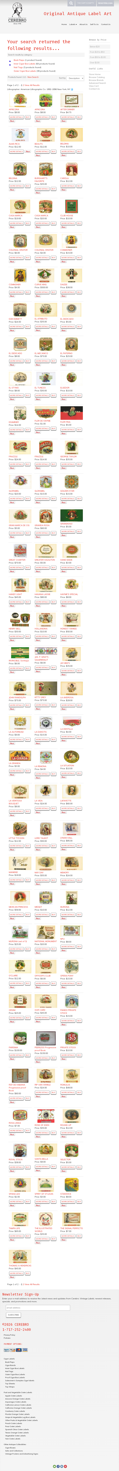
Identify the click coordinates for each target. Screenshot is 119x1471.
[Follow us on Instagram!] (61, 1466)
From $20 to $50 (97, 52)
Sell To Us (94, 24)
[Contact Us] (54, 1466)
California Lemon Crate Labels (18, 1405)
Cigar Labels (9, 1359)
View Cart (94, 86)
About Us (84, 24)
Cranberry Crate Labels (15, 1411)
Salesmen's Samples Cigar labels (19, 1380)
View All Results (32, 85)
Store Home (95, 74)
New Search (33, 77)
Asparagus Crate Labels (15, 1402)
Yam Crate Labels (12, 1439)
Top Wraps (10, 1387)
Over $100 (94, 62)
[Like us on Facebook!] (58, 1466)
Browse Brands (96, 80)
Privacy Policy (9, 1335)
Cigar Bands (10, 1365)
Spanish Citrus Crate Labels (17, 1429)
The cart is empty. (85, 3)
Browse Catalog (97, 77)
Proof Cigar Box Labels (15, 1377)
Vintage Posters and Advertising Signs (21, 1454)
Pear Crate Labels (13, 1426)
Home (64, 24)
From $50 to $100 (98, 57)
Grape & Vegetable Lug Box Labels (20, 1417)
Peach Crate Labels (13, 1423)
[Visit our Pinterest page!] (65, 1466)
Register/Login (105, 3)
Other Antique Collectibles (15, 1444)
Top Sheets (10, 1383)
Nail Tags (18, 67)
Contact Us (105, 24)
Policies (7, 1338)
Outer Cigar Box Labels (25, 71)
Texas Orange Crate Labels (17, 1433)
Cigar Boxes (10, 1448)
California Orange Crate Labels (18, 1408)
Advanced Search (97, 83)
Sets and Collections (14, 1451)
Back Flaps (19, 60)
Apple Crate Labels (13, 1396)
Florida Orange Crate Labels (17, 1414)
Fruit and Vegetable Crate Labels (18, 1392)
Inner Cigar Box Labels (24, 63)
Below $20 (95, 46)
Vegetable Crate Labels (15, 1436)
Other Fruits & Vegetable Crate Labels (21, 1420)
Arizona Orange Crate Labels (17, 1399)
